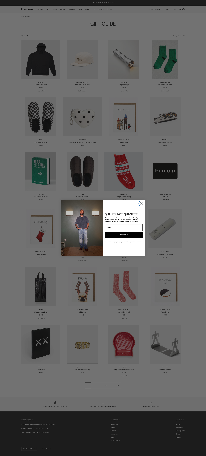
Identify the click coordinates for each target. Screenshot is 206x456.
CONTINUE (124, 235)
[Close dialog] (141, 203)
